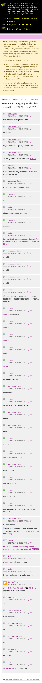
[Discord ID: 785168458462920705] (5, 208)
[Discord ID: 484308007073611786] (5, 598)
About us (11, 21)
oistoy (10, 207)
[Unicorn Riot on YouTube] (27, 24)
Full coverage (13, 18)
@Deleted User (9, 668)
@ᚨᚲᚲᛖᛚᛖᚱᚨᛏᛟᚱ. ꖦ (10, 588)
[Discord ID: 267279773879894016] (5, 166)
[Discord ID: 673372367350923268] (5, 114)
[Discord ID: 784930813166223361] (5, 624)
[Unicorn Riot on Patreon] (30, 24)
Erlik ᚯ (10, 556)
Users (20, 29)
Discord (7, 99)
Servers (11, 29)
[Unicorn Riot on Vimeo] (23, 24)
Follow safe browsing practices (18, 71)
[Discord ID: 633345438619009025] (5, 557)
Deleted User (13, 582)
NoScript (27, 74)
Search (28, 29)
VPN (18, 79)
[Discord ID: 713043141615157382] (5, 611)
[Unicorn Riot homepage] (3, 4)
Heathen (11, 166)
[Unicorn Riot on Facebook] (19, 24)
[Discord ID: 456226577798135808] (5, 583)
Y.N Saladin (12, 649)
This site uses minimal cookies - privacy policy (22, 680)
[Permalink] (30, 116)
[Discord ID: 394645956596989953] (5, 127)
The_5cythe (12, 114)
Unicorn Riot (11, 3)
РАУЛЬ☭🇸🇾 (12, 597)
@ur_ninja (12, 24)
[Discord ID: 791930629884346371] (5, 650)
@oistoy (6, 314)
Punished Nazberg (15, 623)
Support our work (30, 18)
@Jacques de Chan (10, 457)
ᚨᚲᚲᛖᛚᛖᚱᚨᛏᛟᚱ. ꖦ (14, 610)
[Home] (3, 29)
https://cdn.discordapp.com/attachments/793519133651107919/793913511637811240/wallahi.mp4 (21, 241)
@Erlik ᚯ (33, 159)
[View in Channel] (28, 116)
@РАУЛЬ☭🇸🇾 (23, 588)
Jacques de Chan (20, 99)
